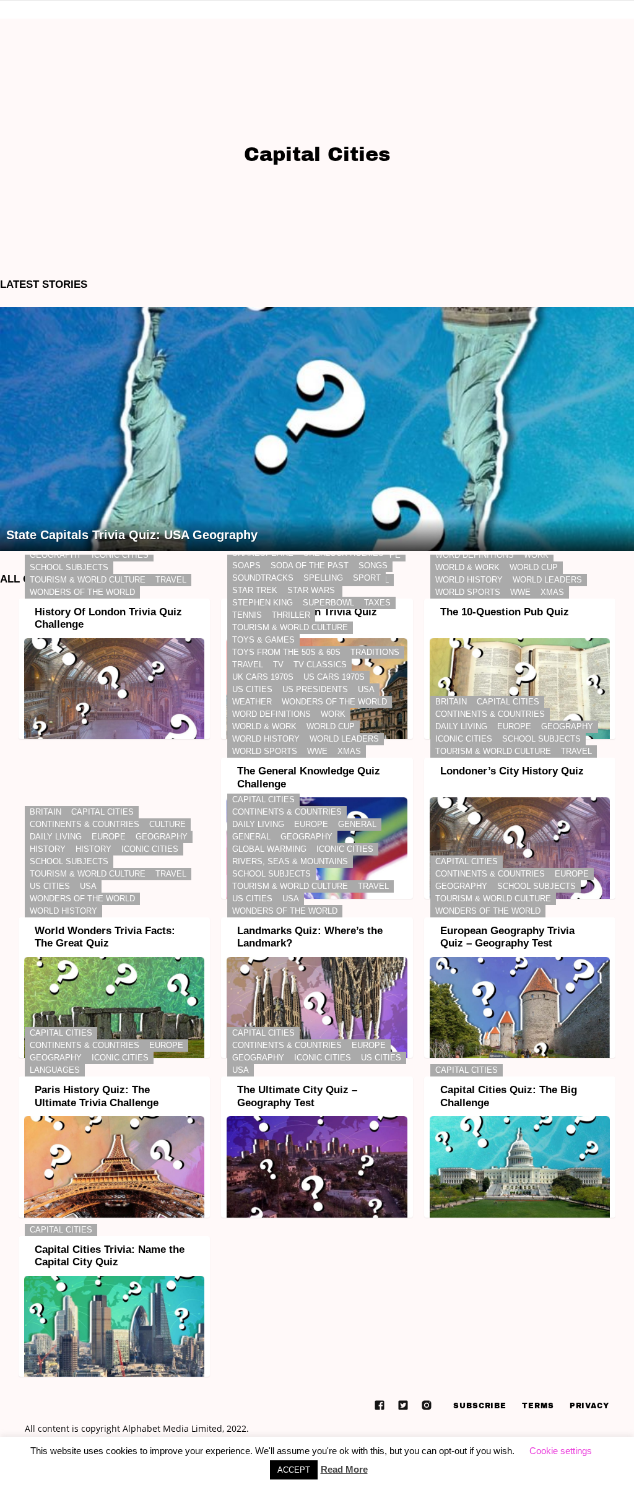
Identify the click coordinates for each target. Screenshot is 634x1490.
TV (278, 664)
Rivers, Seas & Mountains (290, 861)
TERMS (538, 1405)
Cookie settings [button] (560, 1450)
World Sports (467, 592)
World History (469, 579)
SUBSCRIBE (479, 1405)
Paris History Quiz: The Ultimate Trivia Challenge (96, 1096)
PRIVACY (589, 1405)
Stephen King (262, 602)
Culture (167, 824)
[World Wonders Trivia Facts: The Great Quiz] (114, 1008)
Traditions (374, 652)
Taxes (377, 602)
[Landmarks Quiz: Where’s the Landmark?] (317, 1008)
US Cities (252, 689)
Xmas (552, 592)
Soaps (246, 565)
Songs (373, 565)
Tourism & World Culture (87, 579)
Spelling (323, 578)
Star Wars (311, 590)
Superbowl (328, 602)
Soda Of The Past (310, 565)
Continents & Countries (490, 714)
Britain (451, 701)
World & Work (467, 567)
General (357, 824)
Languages (55, 1070)
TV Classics (320, 664)
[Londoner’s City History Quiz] (520, 848)
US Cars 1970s (334, 677)
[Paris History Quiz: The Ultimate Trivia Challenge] (114, 1167)
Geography (56, 555)
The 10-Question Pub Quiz (504, 612)
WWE (520, 592)
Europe (514, 726)
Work (536, 555)
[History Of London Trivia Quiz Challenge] (114, 689)
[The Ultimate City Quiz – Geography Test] (317, 1167)
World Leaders (547, 579)
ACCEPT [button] (293, 1470)
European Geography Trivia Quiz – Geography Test (507, 937)
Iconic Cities (120, 555)
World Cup (534, 567)
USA (366, 689)
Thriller (291, 615)
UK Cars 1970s (262, 677)
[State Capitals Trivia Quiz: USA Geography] (317, 429)
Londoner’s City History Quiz (512, 771)
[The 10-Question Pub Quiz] (520, 689)
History (48, 849)
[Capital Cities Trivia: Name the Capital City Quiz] (114, 1326)
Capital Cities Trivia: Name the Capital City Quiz (110, 1256)
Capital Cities (508, 701)
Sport (367, 578)
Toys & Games (263, 639)
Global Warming (269, 849)
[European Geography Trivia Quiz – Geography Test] (520, 1008)
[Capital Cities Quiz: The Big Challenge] (520, 1167)
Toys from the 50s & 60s (286, 652)
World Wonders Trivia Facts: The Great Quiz (105, 937)
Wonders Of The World (82, 592)
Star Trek (254, 590)
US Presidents (315, 689)
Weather (252, 701)
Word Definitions (474, 555)
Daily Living (461, 726)
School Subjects (69, 567)
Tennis (247, 615)
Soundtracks (262, 578)
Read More (344, 1469)
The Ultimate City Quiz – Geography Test (297, 1096)
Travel (170, 579)
